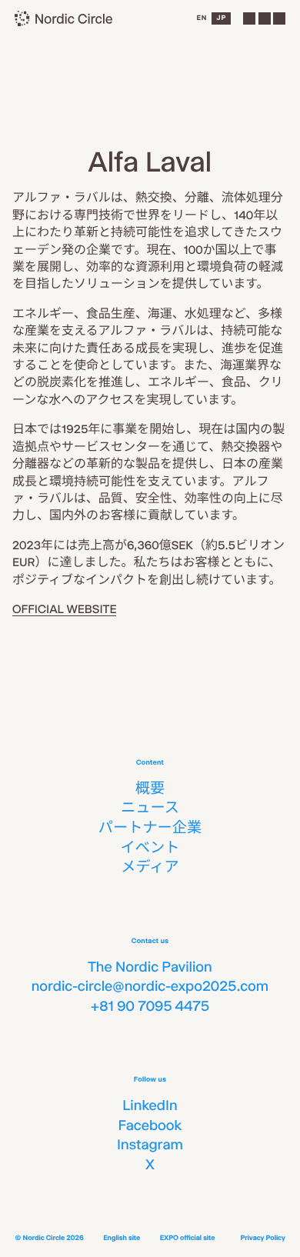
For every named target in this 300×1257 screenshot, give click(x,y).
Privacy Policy (262, 1238)
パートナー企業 (150, 827)
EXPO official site (187, 1238)
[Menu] (264, 18)
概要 (150, 788)
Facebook (150, 1125)
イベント (150, 847)
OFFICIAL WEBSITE (64, 609)
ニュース (150, 807)
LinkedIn (149, 1105)
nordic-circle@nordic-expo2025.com (150, 986)
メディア (149, 867)
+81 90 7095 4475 (150, 1006)
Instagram (150, 1144)
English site (121, 1238)
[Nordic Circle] (64, 18)
